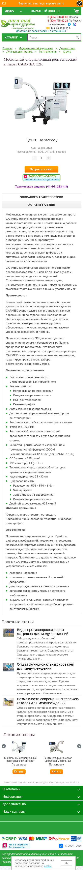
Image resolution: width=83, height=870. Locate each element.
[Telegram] (69, 24)
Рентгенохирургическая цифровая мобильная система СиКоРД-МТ (58, 761)
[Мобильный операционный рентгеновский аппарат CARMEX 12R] (41, 128)
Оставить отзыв (41, 204)
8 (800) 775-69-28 (58, 20)
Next (79, 746)
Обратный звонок (45, 11)
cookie (48, 866)
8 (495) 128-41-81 (58, 17)
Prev (4, 746)
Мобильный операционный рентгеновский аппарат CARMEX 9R (20, 761)
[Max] (74, 24)
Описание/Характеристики (41, 197)
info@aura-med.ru (61, 27)
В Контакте (61, 846)
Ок (66, 863)
